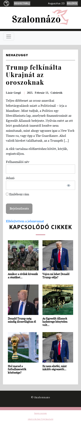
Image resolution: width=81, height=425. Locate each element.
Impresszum (40, 413)
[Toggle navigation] (8, 36)
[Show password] (68, 185)
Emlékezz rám (18, 194)
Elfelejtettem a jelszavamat (25, 221)
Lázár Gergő (13, 92)
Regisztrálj (22, 3)
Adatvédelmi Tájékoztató (40, 419)
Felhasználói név (17, 162)
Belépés (72, 3)
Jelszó (10, 178)
